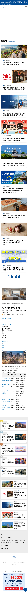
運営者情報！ (4, 545)
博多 (3, 345)
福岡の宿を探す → (6, 318)
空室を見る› (5, 341)
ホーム (3, 535)
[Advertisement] (14, 25)
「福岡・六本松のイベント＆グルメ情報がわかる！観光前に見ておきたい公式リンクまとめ (13, 541)
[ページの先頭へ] (25, 590)
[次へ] (19, 276)
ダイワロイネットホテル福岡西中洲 (6, 407)
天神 (3, 347)
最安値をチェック (6, 325)
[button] (2, 350)
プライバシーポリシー (7, 538)
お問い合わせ (4, 548)
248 (16, 276)
